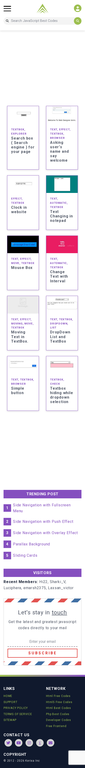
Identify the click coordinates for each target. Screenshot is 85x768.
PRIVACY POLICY (16, 708)
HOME (8, 696)
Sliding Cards (25, 555)
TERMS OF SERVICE (18, 714)
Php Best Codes (57, 714)
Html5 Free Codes (59, 702)
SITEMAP (10, 720)
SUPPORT (10, 702)
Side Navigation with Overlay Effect (45, 533)
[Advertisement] (42, 67)
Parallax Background (31, 544)
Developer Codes (58, 720)
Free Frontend (56, 726)
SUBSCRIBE (42, 653)
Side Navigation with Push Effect (43, 521)
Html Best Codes (58, 708)
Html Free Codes (58, 696)
